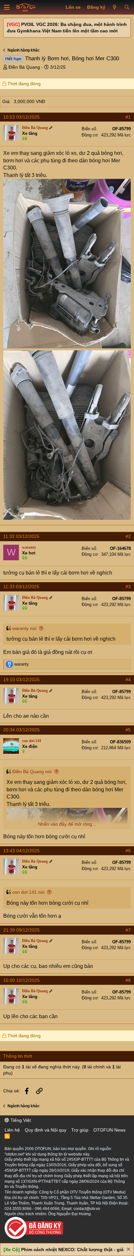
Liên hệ (12, 1130)
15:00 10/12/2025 (21, 980)
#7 (128, 930)
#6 (128, 850)
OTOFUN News (109, 1130)
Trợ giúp (79, 1130)
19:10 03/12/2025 (21, 679)
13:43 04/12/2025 (21, 850)
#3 (128, 586)
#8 (128, 980)
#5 (128, 729)
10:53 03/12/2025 (21, 117)
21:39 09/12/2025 (21, 930)
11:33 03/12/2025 (21, 586)
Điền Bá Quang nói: (32, 771)
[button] (6, 7)
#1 (128, 117)
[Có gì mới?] (115, 7)
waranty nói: (24, 628)
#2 (128, 536)
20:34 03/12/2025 (21, 729)
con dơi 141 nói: (29, 892)
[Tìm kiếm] (127, 7)
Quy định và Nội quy (45, 1130)
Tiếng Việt (20, 1120)
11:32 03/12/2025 (21, 536)
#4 (128, 679)
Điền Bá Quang (24, 67)
